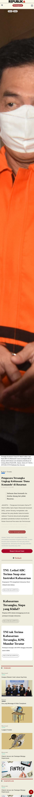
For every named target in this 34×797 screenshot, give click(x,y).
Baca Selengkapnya (17, 532)
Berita (10, 11)
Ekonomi (5, 752)
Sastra (4, 699)
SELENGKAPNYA (10, 590)
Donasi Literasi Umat (17, 551)
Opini (15, 11)
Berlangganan (17, 5)
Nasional (5, 673)
